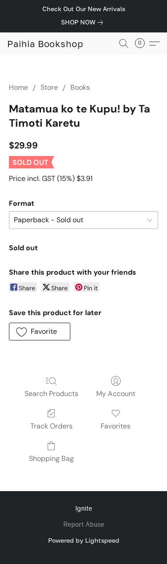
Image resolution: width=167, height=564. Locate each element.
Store (49, 87)
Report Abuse (83, 524)
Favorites (115, 426)
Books (80, 87)
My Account (115, 393)
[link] (83, 22)
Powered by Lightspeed (83, 540)
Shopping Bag (51, 458)
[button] (45, 43)
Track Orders (51, 426)
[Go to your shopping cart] (142, 43)
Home (18, 87)
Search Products (51, 393)
